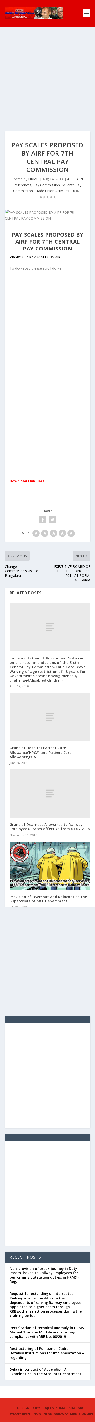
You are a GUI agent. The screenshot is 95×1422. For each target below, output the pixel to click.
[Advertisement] (47, 83)
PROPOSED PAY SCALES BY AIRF (36, 257)
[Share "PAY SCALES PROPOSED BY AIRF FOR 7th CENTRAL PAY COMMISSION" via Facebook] (43, 519)
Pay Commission (46, 185)
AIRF (71, 179)
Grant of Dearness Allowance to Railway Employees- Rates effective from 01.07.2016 (50, 826)
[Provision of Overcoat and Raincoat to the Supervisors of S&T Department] (50, 866)
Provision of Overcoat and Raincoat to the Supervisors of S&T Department (48, 898)
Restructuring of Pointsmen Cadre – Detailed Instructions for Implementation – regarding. (47, 1353)
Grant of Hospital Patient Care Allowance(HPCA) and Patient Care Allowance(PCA (41, 752)
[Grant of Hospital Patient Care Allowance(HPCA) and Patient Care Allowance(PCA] (50, 717)
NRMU (33, 179)
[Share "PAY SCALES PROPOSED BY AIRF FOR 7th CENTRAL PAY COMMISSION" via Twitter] (52, 519)
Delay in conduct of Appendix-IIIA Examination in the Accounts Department (45, 1371)
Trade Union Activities (52, 190)
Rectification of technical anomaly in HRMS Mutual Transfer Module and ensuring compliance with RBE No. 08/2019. (47, 1332)
